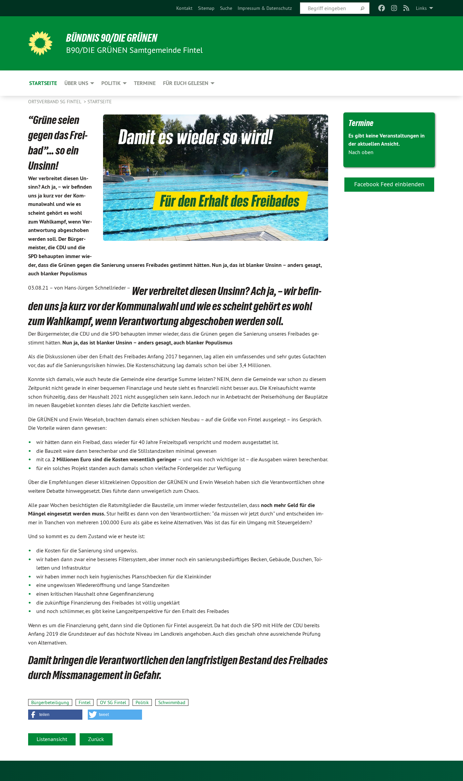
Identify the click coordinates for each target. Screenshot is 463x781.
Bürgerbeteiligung (50, 702)
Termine (361, 123)
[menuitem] (184, 8)
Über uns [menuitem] (76, 83)
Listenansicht (52, 739)
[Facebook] (382, 8)
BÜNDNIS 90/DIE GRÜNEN (111, 38)
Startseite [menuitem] (43, 83)
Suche (226, 8)
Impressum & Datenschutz (265, 8)
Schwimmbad (171, 702)
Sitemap (206, 8)
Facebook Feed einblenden (389, 184)
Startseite (99, 102)
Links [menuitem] (421, 8)
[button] (55, 715)
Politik (142, 702)
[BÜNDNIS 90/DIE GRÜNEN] (40, 43)
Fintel (84, 702)
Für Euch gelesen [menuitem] (185, 83)
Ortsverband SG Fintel (55, 102)
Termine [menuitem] (145, 83)
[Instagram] (394, 8)
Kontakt (184, 8)
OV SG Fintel (113, 702)
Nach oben (361, 152)
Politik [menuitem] (111, 83)
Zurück (96, 739)
